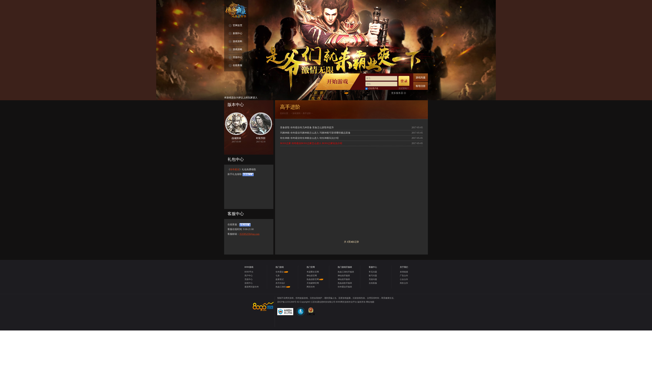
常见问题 (373, 272)
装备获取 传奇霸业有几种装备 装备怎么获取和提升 (307, 127)
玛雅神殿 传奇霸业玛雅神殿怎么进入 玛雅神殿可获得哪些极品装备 (315, 133)
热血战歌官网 (313, 279)
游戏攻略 (237, 49)
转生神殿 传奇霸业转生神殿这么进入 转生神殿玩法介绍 (309, 138)
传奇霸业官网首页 (236, 10)
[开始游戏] (337, 81)
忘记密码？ (404, 88)
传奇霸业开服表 (345, 287)
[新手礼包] (248, 174)
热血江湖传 (281, 287)
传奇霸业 (234, 169)
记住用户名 (373, 88)
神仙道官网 (312, 275)
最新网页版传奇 (251, 287)
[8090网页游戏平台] (263, 306)
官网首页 (237, 25)
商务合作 (404, 283)
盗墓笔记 (280, 279)
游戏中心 (248, 283)
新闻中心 (237, 33)
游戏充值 (420, 77)
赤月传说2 (280, 283)
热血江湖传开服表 (346, 272)
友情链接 (404, 272)
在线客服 (237, 65)
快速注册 (420, 86)
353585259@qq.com (249, 234)
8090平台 (248, 272)
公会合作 (404, 279)
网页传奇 (311, 287)
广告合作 (404, 275)
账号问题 (373, 275)
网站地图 (370, 302)
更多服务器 (397, 93)
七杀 (278, 275)
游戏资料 (237, 41)
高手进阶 (307, 113)
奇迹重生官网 (313, 272)
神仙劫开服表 (344, 275)
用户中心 (248, 275)
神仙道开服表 (344, 279)
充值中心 (237, 57)
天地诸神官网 (313, 283)
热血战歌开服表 (345, 283)
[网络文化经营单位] (301, 311)
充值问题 (373, 279)
